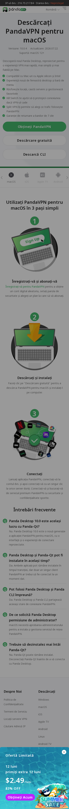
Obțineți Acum (20, 797)
